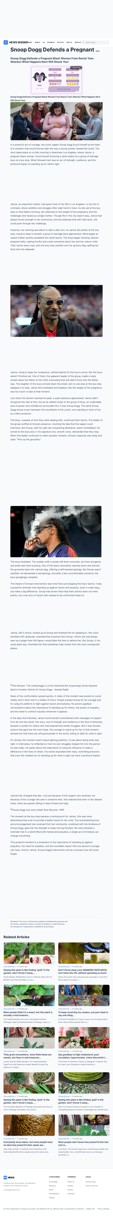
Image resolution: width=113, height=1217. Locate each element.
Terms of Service (92, 1186)
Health (69, 42)
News (30, 42)
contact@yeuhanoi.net (12, 1190)
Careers (70, 1190)
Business (51, 42)
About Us (70, 1182)
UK (44, 42)
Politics (60, 42)
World (37, 42)
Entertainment (54, 1194)
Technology (53, 1182)
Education (79, 42)
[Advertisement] (56, 19)
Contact (70, 1186)
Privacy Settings (103, 1209)
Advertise (70, 1194)
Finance (52, 1198)
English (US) (90, 1209)
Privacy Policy (91, 1182)
